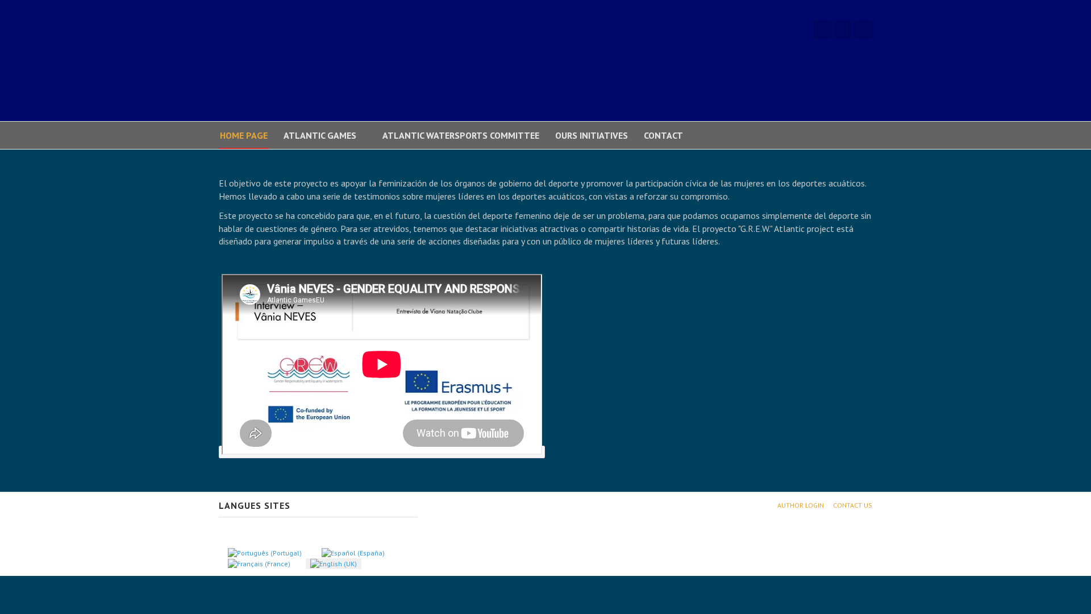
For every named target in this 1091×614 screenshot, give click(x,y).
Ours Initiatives (591, 135)
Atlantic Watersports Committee (460, 135)
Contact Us (852, 505)
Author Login (800, 505)
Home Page (244, 135)
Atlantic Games (320, 135)
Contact (663, 135)
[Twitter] (843, 29)
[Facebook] (822, 29)
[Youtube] (863, 29)
